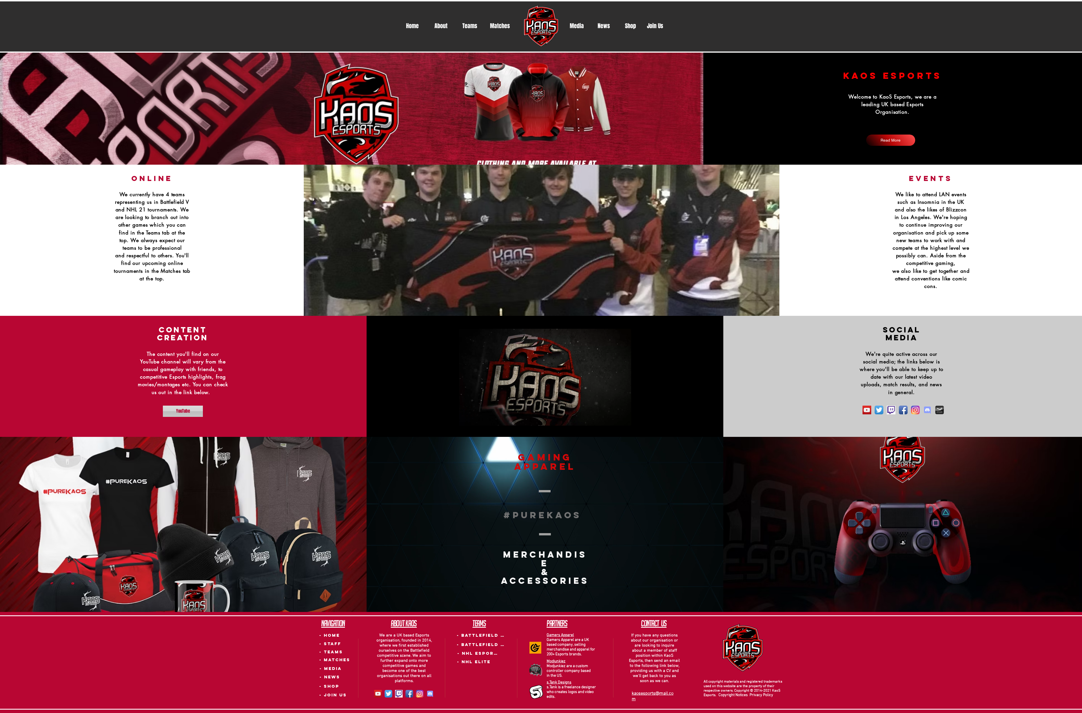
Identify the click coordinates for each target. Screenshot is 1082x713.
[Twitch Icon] (891, 410)
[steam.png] (939, 410)
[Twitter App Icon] (879, 410)
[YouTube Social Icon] (867, 410)
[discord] (927, 410)
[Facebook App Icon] (903, 410)
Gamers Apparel (560, 635)
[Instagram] (915, 410)
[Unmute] (476, 429)
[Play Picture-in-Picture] (614, 429)
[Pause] (466, 429)
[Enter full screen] (623, 429)
